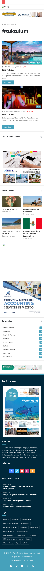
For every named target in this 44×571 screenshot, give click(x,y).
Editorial (6, 346)
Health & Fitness (9, 335)
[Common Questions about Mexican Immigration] (32, 223)
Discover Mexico (9, 349)
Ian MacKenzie (8, 111)
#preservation (21, 535)
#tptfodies (25, 543)
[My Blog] (5, 7)
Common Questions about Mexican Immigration (22, 2)
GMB (5, 67)
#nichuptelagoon (22, 531)
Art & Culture (8, 357)
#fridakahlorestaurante (10, 527)
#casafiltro (15, 519)
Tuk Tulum (8, 70)
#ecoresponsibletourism (10, 523)
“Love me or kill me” (10, 209)
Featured (6, 331)
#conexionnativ (26, 519)
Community (7, 353)
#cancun (6, 519)
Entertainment (8, 342)
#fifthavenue (25, 523)
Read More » (7, 82)
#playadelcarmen (8, 535)
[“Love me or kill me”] (11, 201)
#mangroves (34, 527)
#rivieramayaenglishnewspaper (13, 539)
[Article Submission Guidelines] (32, 201)
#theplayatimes (8, 543)
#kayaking (24, 527)
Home (5, 24)
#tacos (28, 539)
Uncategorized (8, 328)
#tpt (17, 543)
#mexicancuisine (8, 531)
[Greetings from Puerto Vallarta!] (11, 223)
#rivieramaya (33, 535)
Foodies (6, 338)
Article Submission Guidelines (31, 210)
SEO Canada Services (25, 557)
